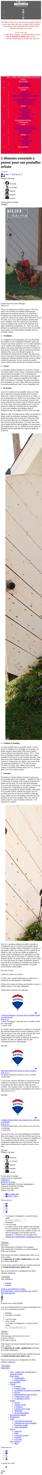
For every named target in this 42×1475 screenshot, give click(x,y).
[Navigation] (17, 2)
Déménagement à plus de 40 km (25, 100)
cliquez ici (11, 1273)
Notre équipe (23, 81)
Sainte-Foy (25, 136)
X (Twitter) (13, 187)
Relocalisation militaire (23, 120)
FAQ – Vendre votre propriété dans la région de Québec (23, 78)
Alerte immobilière (25, 132)
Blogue (23, 134)
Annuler (4, 204)
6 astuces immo (21, 4)
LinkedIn (12, 195)
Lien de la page (10, 1224)
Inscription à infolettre (13, 1315)
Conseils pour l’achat (25, 102)
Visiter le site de (13, 1289)
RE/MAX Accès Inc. (8, 1182)
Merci (25, 149)
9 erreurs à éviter (25, 110)
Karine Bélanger (25, 85)
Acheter (23, 89)
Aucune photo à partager (9, 202)
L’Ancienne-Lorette (25, 141)
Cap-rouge (25, 145)
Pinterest (12, 191)
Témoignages (23, 122)
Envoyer (4, 1332)
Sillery (25, 139)
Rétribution (25, 116)
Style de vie (16, 174)
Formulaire (9, 1222)
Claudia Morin (25, 83)
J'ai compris (6, 1277)
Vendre (23, 106)
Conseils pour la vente (25, 114)
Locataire (25, 92)
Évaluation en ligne (25, 130)
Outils (23, 124)
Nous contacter (23, 147)
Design (6, 174)
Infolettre (8, 1313)
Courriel (12, 198)
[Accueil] (19, 2)
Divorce (25, 98)
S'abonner (5, 1243)
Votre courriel (10, 1321)
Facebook (12, 184)
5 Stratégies (25, 112)
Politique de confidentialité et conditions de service (23, 1237)
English (23, 2)
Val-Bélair (25, 143)
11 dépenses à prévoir (25, 104)
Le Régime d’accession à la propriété (25, 96)
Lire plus (4, 1045)
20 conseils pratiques (25, 118)
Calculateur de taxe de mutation (25, 128)
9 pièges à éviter (25, 94)
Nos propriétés (23, 87)
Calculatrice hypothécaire (25, 126)
